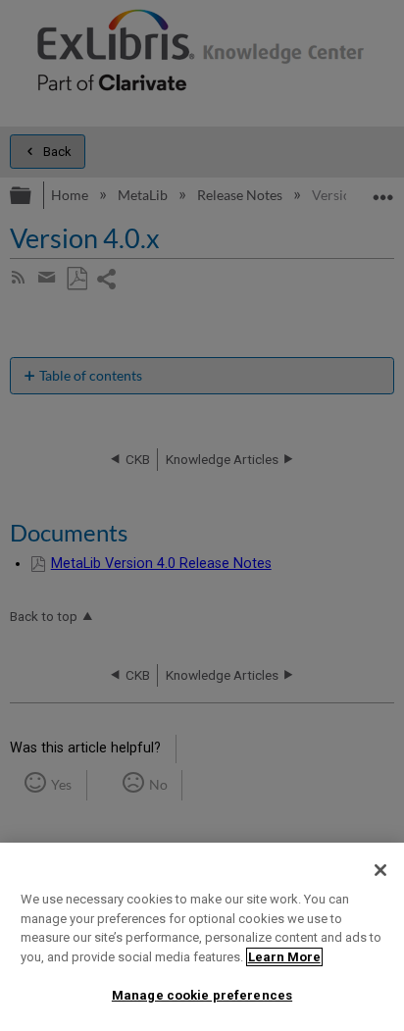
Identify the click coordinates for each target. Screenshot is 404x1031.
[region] (202, 937)
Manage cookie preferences (202, 995)
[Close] (380, 870)
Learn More (284, 957)
